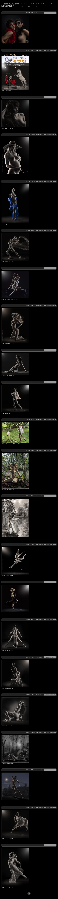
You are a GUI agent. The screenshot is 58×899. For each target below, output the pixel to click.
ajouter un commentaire (50, 12)
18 (36, 6)
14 (22, 6)
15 (26, 6)
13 (54, 4)
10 (44, 4)
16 (29, 6)
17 (32, 6)
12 (51, 4)
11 (47, 4)
